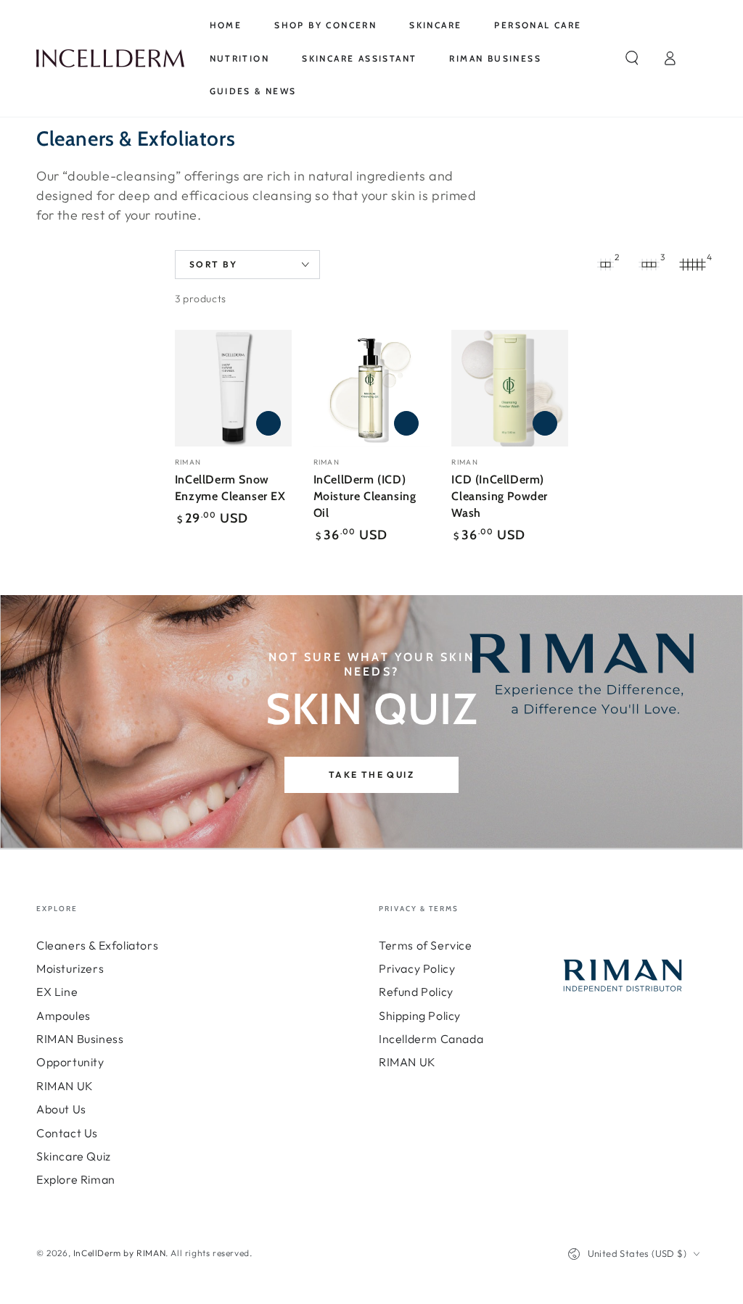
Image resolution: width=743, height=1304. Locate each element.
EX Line (57, 991)
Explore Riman (75, 1179)
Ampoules (63, 1015)
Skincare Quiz (73, 1156)
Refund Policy (416, 991)
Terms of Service (425, 945)
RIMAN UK (65, 1086)
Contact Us (67, 1133)
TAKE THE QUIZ (371, 774)
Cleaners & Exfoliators (97, 945)
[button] (632, 58)
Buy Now (268, 423)
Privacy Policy (417, 968)
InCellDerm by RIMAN (119, 1252)
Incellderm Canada (431, 1038)
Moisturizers (70, 968)
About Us (61, 1109)
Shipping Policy (420, 1015)
